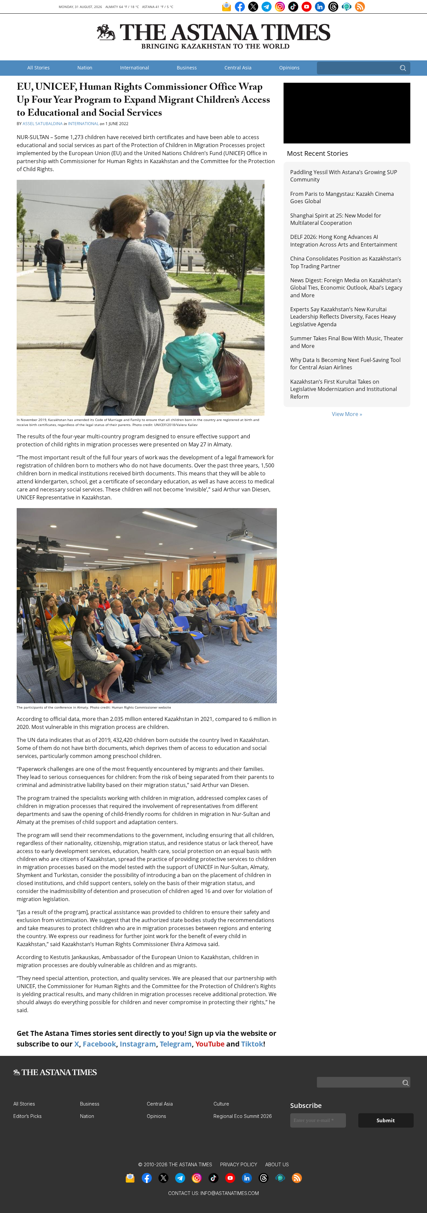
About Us (277, 1164)
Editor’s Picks (27, 1116)
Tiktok (252, 1044)
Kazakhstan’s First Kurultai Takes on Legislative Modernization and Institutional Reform (343, 389)
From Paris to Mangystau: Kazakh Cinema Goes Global (342, 197)
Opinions (289, 67)
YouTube (210, 1044)
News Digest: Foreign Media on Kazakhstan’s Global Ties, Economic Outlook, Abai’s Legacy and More (346, 288)
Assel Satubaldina (43, 123)
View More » (347, 414)
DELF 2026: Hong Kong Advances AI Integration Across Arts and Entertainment (343, 240)
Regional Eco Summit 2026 (243, 1116)
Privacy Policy (238, 1164)
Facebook (99, 1044)
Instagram (138, 1044)
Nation (84, 67)
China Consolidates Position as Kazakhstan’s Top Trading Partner (345, 262)
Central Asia (238, 67)
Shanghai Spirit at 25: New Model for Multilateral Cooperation (335, 219)
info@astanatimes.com (229, 1193)
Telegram (176, 1044)
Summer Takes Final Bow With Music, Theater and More (346, 342)
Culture (221, 1104)
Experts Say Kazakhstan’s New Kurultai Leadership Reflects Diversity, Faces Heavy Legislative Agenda (343, 317)
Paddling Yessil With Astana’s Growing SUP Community (343, 175)
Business (187, 67)
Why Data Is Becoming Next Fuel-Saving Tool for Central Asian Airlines (345, 363)
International (134, 67)
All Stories (38, 67)
